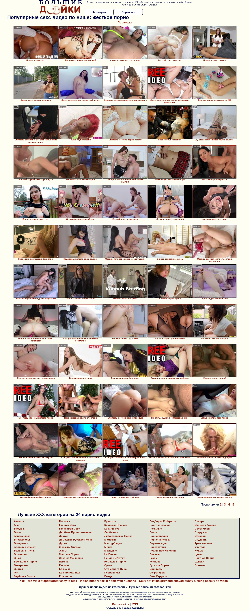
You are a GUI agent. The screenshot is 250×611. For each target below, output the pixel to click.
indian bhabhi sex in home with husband (108, 580)
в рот (17, 557)
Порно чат (128, 12)
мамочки (110, 539)
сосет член (202, 528)
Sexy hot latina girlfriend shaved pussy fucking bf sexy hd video (183, 580)
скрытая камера (205, 524)
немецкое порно (115, 561)
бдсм (17, 532)
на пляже (110, 554)
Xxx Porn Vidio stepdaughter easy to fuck (48, 580)
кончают (64, 568)
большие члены (24, 550)
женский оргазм (70, 546)
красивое (65, 576)
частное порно (204, 557)
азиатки (19, 521)
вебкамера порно (25, 561)
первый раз (112, 572)
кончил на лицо (69, 572)
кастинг (64, 565)
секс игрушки (158, 576)
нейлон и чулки (114, 557)
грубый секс (67, 524)
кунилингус (111, 528)
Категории (99, 12)
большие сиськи (25, 546)
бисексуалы (22, 539)
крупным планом (115, 524)
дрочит (64, 543)
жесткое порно (69, 554)
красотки (110, 521)
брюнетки (20, 554)
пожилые (156, 528)
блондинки (21, 543)
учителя (200, 546)
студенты (201, 539)
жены (63, 550)
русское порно (159, 565)
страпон (200, 535)
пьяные (155, 554)
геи (16, 572)
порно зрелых (159, 535)
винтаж (18, 568)
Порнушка (124, 22)
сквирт (199, 521)
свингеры (156, 568)
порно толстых (160, 539)
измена (63, 561)
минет (108, 546)
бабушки (19, 528)
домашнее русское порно (76, 539)
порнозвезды (158, 543)
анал (17, 524)
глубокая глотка (24, 576)
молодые (110, 550)
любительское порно (118, 535)
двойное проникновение (75, 532)
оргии (108, 565)
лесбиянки (111, 532)
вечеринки (21, 565)
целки (199, 554)
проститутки (158, 546)
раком (153, 557)
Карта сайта (121, 604)
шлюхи (199, 561)
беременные (22, 535)
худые (199, 550)
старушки (201, 532)
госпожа (64, 521)
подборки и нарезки (163, 521)
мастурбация (113, 543)
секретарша (157, 572)
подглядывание (160, 524)
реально (155, 561)
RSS (135, 604)
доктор (63, 535)
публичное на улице (163, 550)
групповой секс (69, 528)
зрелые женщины (71, 557)
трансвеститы (204, 543)
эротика (200, 565)
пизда (108, 576)
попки (153, 532)
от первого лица (115, 568)
